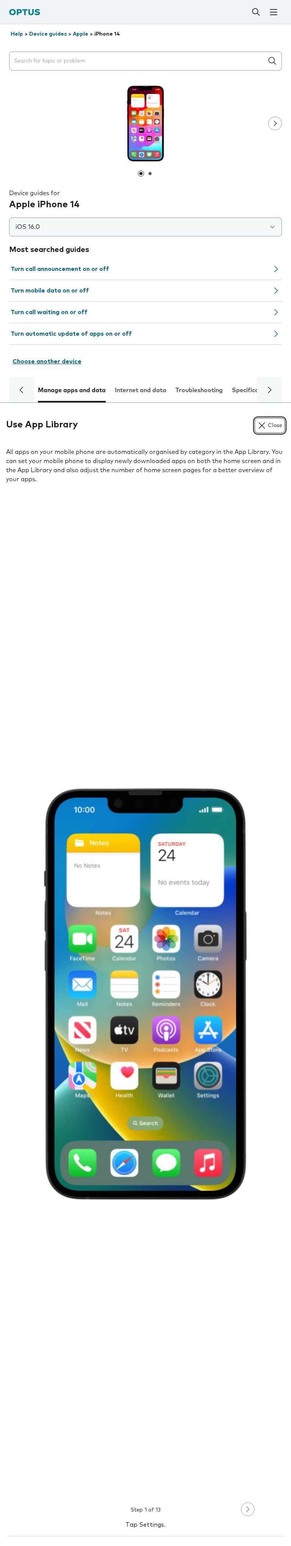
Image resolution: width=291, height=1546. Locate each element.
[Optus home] (24, 12)
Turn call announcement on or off (60, 269)
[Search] (256, 12)
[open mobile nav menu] (273, 12)
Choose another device (47, 361)
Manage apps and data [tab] (72, 390)
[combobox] (138, 61)
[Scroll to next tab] (269, 389)
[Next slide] (275, 123)
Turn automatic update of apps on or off (71, 334)
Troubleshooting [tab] (199, 390)
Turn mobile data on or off (50, 291)
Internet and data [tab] (140, 390)
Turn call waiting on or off (49, 312)
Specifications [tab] (252, 390)
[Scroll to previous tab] (21, 389)
